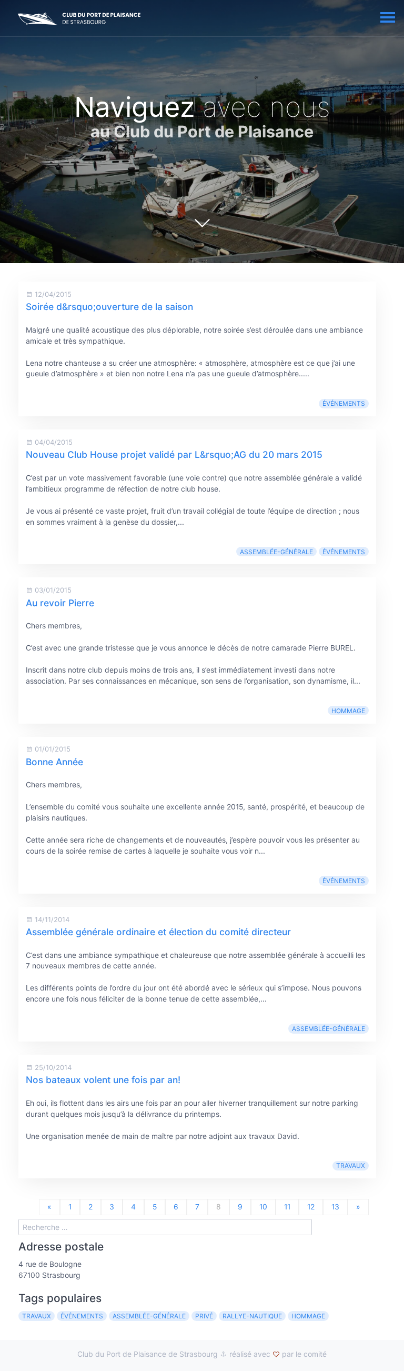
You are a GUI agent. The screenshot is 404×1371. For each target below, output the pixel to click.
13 (335, 1206)
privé (204, 1316)
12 (311, 1206)
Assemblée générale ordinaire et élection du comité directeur (158, 931)
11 (287, 1206)
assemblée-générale (276, 552)
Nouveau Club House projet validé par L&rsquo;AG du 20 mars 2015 (174, 454)
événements (343, 403)
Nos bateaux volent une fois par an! (103, 1079)
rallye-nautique (252, 1316)
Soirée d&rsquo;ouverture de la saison (109, 306)
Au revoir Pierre (60, 602)
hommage (348, 711)
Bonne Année (54, 761)
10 (263, 1206)
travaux (350, 1165)
